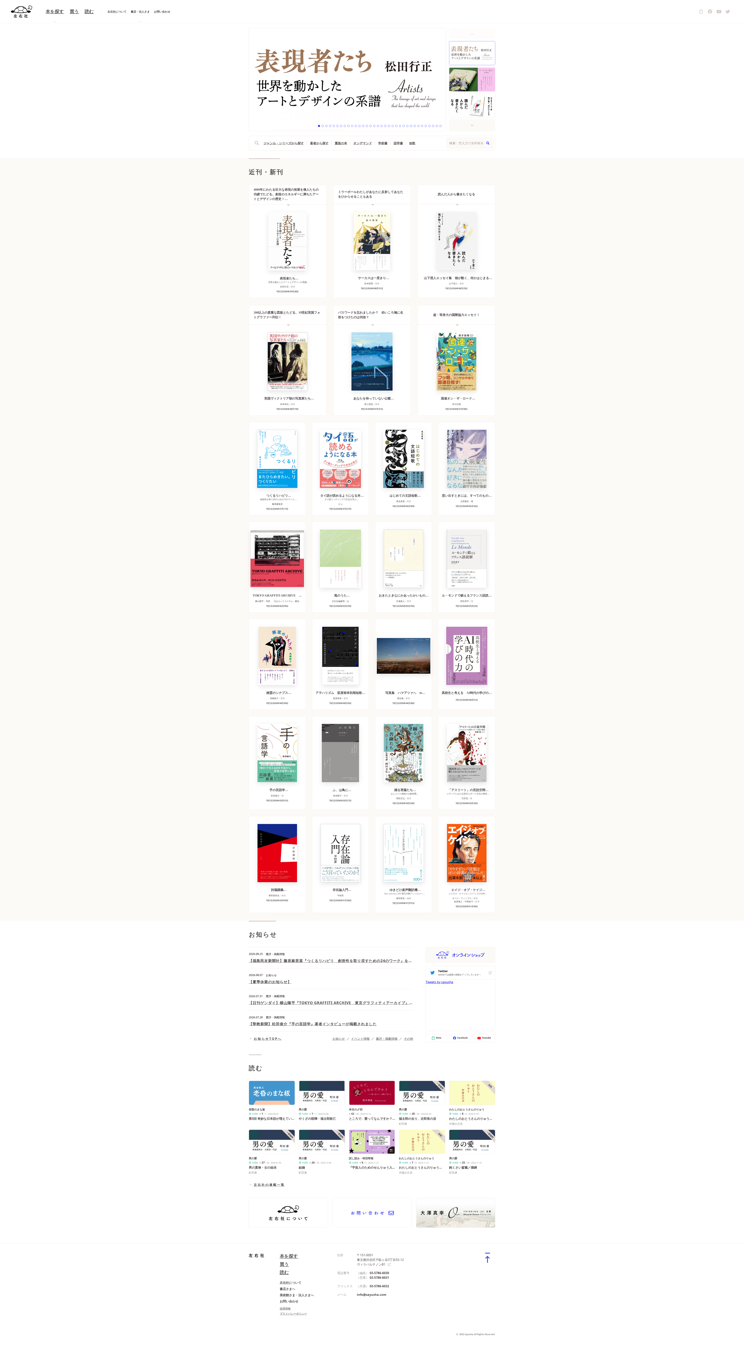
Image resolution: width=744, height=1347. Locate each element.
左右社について (117, 11)
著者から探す (319, 143)
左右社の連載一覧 (269, 1185)
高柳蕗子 (274, 698)
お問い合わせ (162, 11)
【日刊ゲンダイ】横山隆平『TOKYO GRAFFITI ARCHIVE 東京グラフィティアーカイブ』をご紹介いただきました (331, 1003)
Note (438, 1037)
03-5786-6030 (379, 1273)
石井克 (465, 798)
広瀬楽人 (400, 601)
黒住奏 (400, 698)
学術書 (383, 143)
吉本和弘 (284, 404)
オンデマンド (362, 143)
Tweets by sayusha (439, 982)
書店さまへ (287, 1289)
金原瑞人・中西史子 (463, 901)
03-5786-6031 (379, 1277)
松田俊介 (275, 795)
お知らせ (338, 1039)
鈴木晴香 (368, 283)
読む (89, 11)
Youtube (486, 1037)
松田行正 (284, 286)
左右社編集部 (338, 601)
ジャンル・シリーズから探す (284, 143)
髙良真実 (400, 501)
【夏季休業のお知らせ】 (270, 981)
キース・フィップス (461, 898)
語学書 (398, 143)
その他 (408, 1039)
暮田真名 (400, 898)
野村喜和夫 (274, 895)
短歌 (412, 143)
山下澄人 (453, 283)
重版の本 (341, 143)
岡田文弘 (400, 798)
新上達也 (368, 404)
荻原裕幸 (337, 698)
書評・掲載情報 (387, 1039)
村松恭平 (464, 601)
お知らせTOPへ (268, 1039)
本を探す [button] (55, 11)
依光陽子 (337, 795)
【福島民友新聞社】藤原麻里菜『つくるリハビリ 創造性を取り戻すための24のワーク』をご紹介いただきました (330, 961)
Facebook (462, 1037)
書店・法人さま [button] (140, 11)
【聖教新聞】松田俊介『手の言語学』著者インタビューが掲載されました (313, 1023)
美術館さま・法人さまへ (297, 1295)
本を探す (289, 1256)
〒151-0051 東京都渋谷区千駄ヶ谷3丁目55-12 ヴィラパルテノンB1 (380, 1260)
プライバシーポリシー (293, 1313)
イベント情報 (360, 1039)
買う (74, 11)
